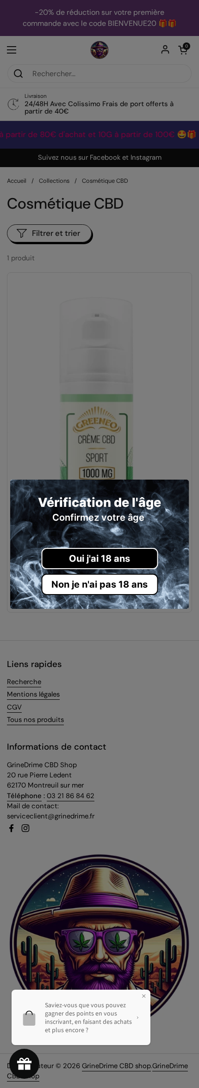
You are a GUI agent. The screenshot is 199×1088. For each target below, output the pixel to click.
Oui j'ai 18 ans (99, 558)
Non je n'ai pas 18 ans (99, 584)
